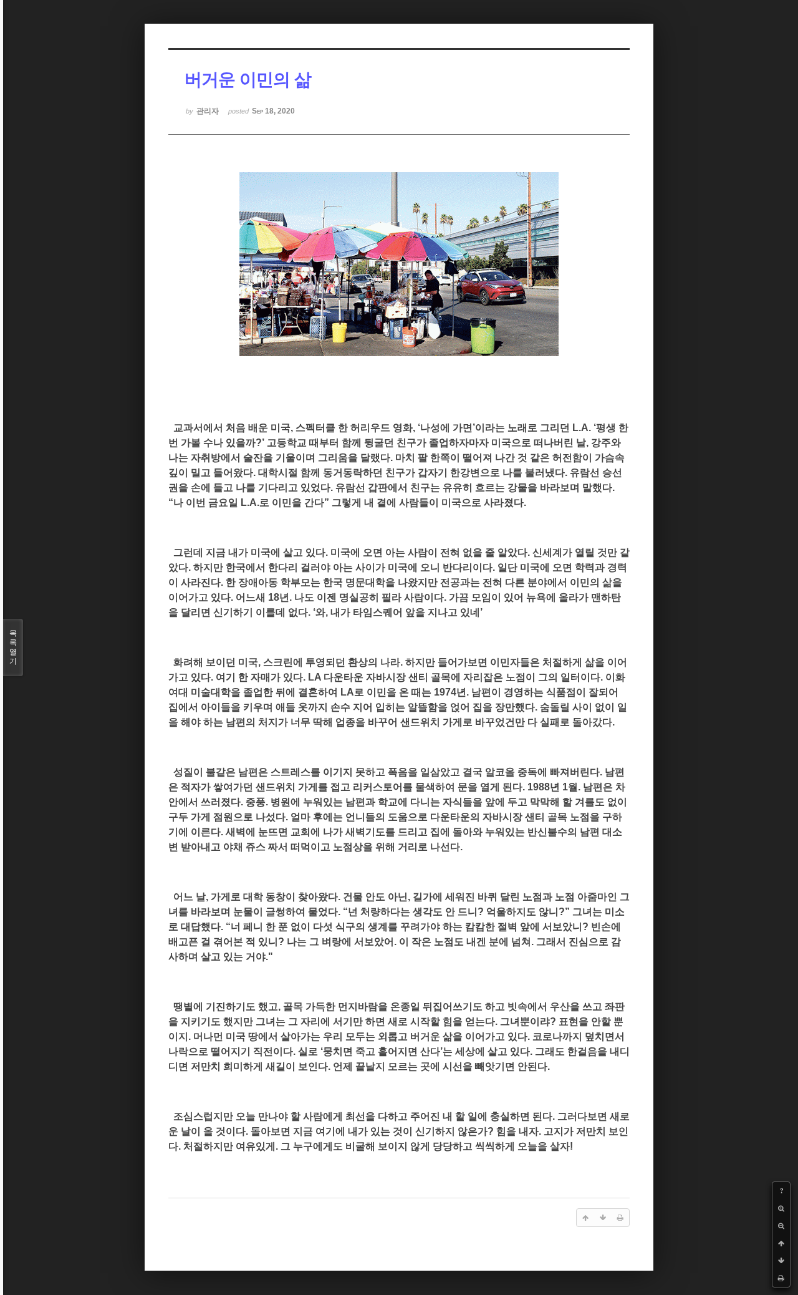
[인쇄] (781, 1278)
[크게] (781, 1208)
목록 (13, 647)
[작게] (781, 1225)
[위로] (781, 1243)
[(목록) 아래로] (781, 1260)
